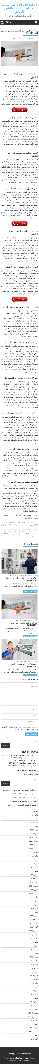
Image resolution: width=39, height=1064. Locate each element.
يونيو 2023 (34, 942)
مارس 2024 (34, 912)
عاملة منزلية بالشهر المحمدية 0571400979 (23, 765)
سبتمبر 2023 (33, 931)
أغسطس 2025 (33, 852)
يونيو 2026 (34, 819)
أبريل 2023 (34, 949)
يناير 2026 (34, 834)
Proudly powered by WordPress (16, 1058)
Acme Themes (24, 1060)
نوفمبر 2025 (33, 841)
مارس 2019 (34, 972)
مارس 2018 (34, 998)
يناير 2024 (34, 919)
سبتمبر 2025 (33, 848)
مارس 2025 (34, 871)
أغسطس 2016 (33, 1017)
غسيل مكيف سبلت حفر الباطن (25, 525)
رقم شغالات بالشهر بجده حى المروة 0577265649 (20, 755)
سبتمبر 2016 (33, 1013)
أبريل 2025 (34, 867)
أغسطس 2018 (33, 979)
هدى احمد (22, 620)
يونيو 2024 (34, 901)
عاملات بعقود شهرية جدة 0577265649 (24, 758)
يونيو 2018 (34, 987)
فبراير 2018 (34, 1002)
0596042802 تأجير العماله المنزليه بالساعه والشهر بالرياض (19, 8)
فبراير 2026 (34, 830)
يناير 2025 (34, 878)
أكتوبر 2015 (34, 1039)
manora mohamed (18, 38)
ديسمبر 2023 (33, 923)
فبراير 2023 (34, 957)
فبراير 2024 (34, 916)
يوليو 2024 (34, 897)
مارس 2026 (34, 826)
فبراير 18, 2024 (31, 575)
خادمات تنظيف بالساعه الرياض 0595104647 (9, 532)
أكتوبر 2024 (34, 890)
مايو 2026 (34, 822)
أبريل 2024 (34, 908)
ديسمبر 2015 (33, 1031)
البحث (36, 741)
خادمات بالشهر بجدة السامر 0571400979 (23, 763)
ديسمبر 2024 (33, 882)
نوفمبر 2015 (33, 1035)
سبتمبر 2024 (33, 893)
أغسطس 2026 (33, 811)
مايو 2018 (34, 990)
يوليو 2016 (34, 1020)
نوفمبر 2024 (33, 886)
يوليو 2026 (34, 815)
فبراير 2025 (34, 875)
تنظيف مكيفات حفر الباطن (29, 522)
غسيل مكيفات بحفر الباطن (8, 525)
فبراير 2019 (34, 975)
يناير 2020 (34, 968)
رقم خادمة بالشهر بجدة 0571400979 (25, 760)
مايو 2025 (34, 863)
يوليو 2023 (34, 938)
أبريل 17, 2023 (32, 620)
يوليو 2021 (34, 961)
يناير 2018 (34, 1005)
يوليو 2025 (34, 856)
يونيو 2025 (34, 860)
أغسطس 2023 (33, 934)
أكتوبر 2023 (34, 927)
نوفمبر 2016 (33, 1009)
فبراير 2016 (34, 1028)
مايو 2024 (34, 904)
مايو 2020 (34, 964)
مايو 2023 (34, 946)
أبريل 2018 (34, 994)
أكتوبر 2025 (34, 845)
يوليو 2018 (34, 983)
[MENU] (2, 22)
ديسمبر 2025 (33, 837)
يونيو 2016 (34, 1024)
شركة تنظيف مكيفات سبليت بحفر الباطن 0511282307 (29, 533)
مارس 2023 (34, 953)
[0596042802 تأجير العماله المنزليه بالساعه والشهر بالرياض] (36, 22)
